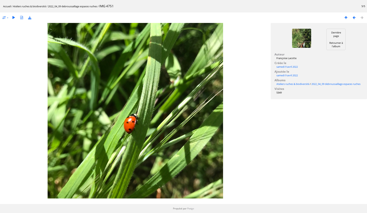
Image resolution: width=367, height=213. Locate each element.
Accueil (7, 6)
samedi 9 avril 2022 (287, 66)
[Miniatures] (346, 17)
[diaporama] (14, 17)
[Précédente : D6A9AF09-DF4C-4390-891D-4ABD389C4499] (354, 17)
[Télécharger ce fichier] (30, 17)
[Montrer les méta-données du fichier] (22, 17)
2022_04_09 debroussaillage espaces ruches (73, 6)
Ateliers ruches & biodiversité (29, 6)
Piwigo (190, 208)
